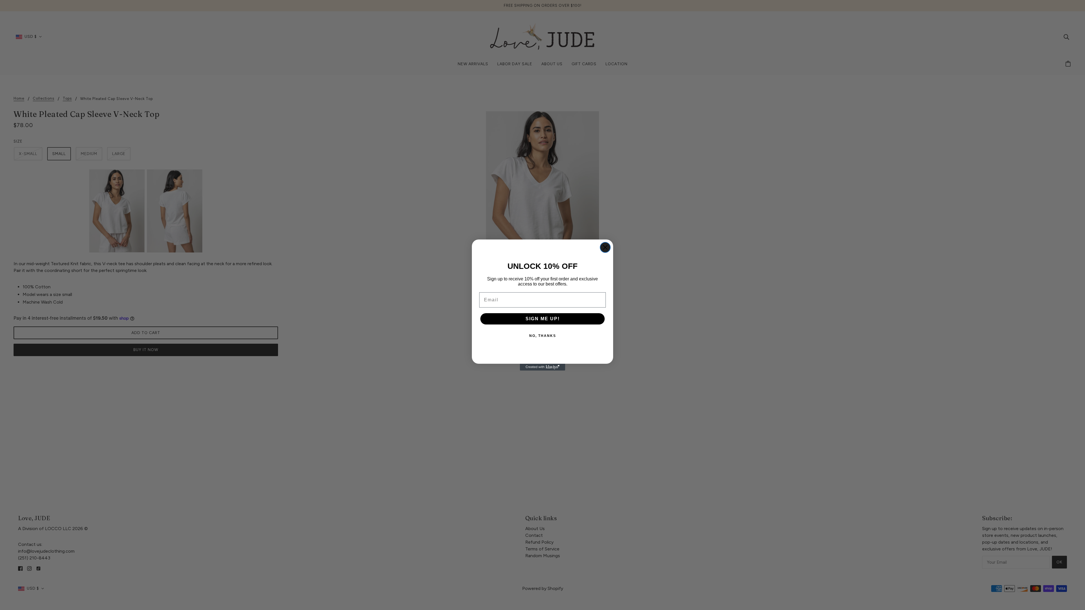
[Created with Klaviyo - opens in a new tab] (542, 367)
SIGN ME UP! (543, 318)
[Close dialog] (605, 247)
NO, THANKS (542, 336)
